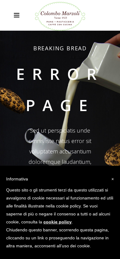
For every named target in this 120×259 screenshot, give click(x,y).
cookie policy (57, 221)
